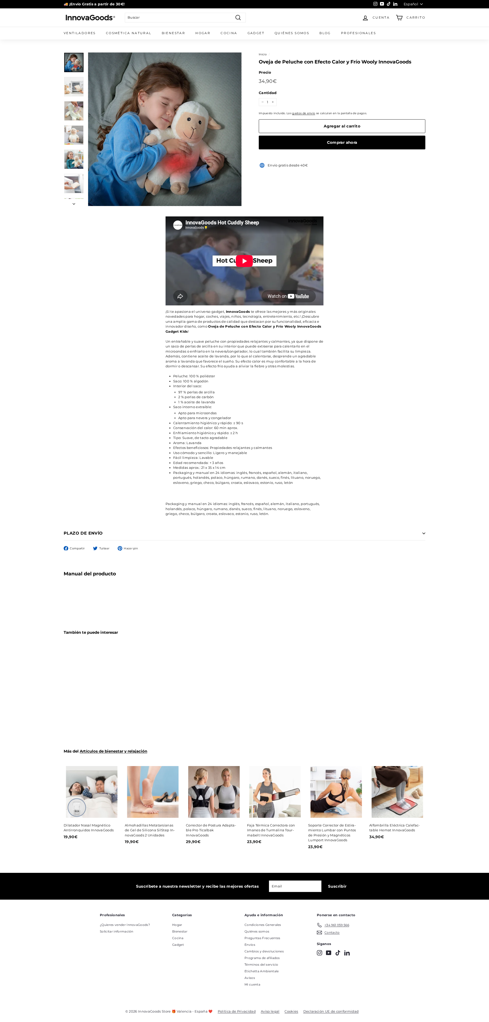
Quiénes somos (292, 33)
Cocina (229, 33)
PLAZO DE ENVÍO (83, 533)
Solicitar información (116, 931)
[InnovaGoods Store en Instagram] (319, 952)
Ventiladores (80, 33)
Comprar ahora (342, 142)
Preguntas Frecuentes (262, 938)
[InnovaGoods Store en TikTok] (338, 952)
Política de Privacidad (237, 1011)
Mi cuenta (252, 984)
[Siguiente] (74, 202)
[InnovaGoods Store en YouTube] (328, 952)
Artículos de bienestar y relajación (113, 751)
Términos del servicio (261, 964)
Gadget (256, 33)
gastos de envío (303, 113)
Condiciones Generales (262, 925)
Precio (265, 72)
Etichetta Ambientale (261, 971)
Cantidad (268, 92)
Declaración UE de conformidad (331, 1011)
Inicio (263, 54)
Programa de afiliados (262, 958)
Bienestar (173, 33)
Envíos (249, 945)
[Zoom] (164, 129)
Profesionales (358, 33)
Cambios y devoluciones (264, 951)
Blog (325, 33)
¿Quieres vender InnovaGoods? (125, 925)
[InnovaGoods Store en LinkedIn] (347, 952)
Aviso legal (270, 1011)
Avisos (249, 978)
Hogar (202, 33)
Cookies (291, 1011)
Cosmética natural (129, 33)
